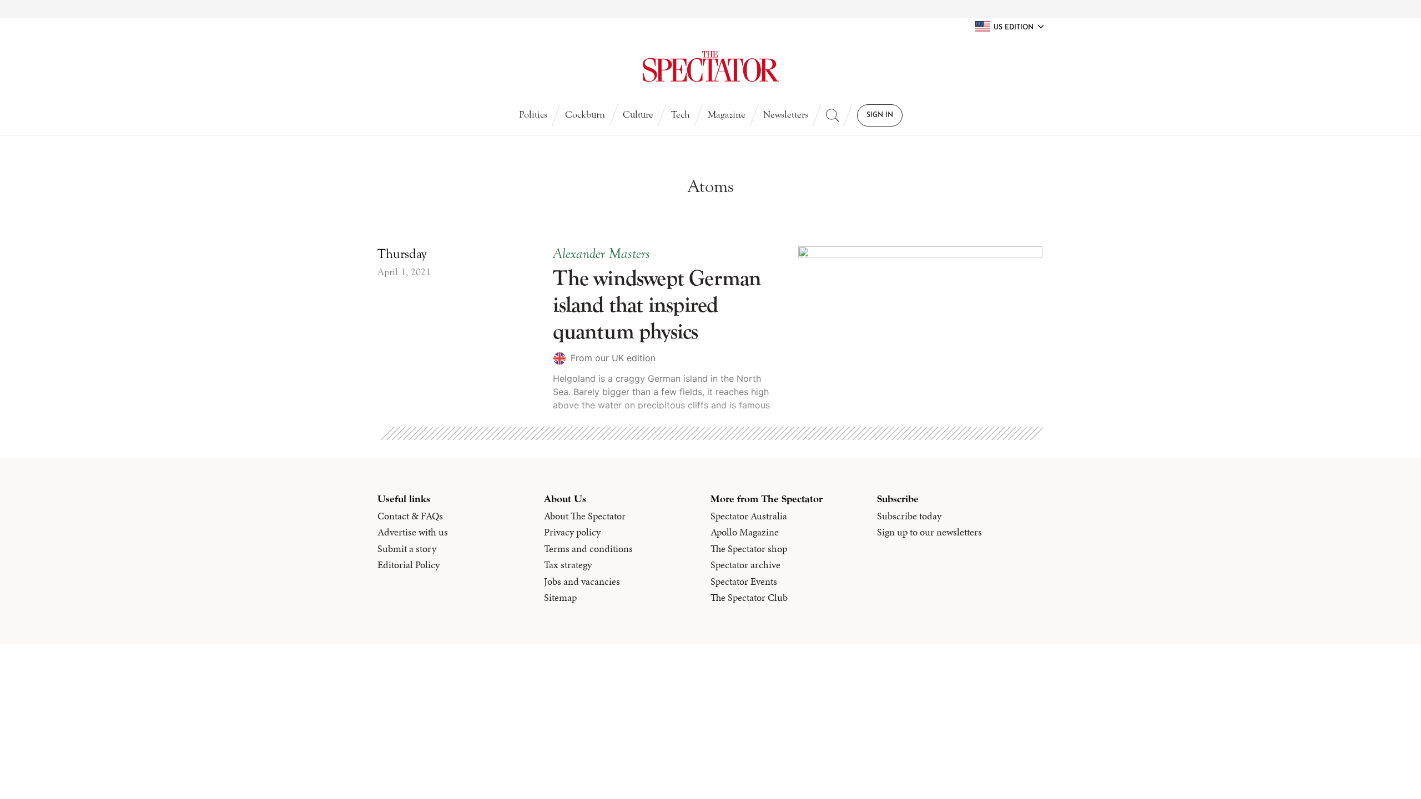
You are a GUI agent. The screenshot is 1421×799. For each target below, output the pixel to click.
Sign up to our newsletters (929, 532)
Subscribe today (909, 516)
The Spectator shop (748, 549)
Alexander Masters (601, 253)
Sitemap (560, 597)
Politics (533, 114)
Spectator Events (743, 581)
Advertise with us (412, 532)
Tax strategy (568, 565)
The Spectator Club (749, 597)
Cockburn (585, 114)
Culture (638, 114)
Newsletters (785, 114)
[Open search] (832, 115)
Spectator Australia (748, 516)
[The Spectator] (710, 66)
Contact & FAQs (410, 516)
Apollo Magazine (744, 532)
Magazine (726, 114)
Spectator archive (745, 565)
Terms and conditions (588, 549)
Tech (680, 114)
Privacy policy (572, 532)
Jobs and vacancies (582, 581)
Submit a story (406, 549)
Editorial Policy (408, 565)
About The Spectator (585, 516)
